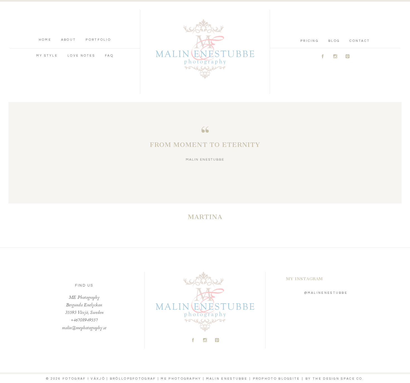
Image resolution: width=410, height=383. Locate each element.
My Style (47, 55)
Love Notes (81, 55)
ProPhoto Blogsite (276, 378)
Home (45, 39)
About (68, 39)
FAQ (109, 55)
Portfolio (98, 39)
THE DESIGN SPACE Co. (338, 378)
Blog (334, 40)
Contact (359, 40)
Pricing (309, 40)
